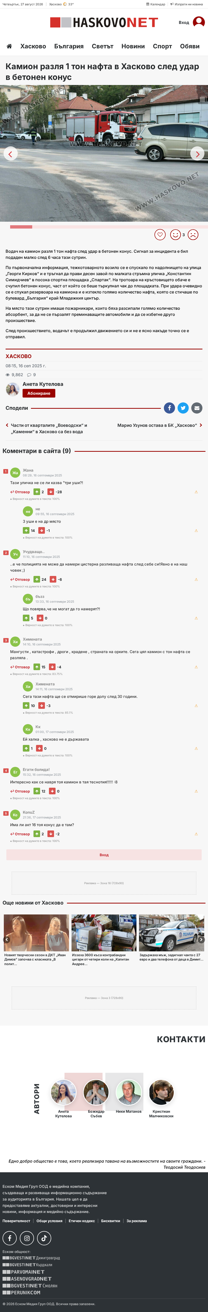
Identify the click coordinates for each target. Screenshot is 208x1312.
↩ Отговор (20, 492)
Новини (133, 46)
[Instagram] (27, 1238)
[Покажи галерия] (202, 99)
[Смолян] (30, 1286)
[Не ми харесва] (194, 234)
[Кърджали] (27, 1265)
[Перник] (21, 1292)
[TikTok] (44, 1238)
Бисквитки (110, 1221)
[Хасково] (104, 22)
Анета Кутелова (43, 384)
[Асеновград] (27, 1279)
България (69, 46)
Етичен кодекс (82, 1221)
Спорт (162, 46)
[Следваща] (197, 153)
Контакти (181, 1039)
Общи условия (49, 1221)
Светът (102, 46)
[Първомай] (23, 1272)
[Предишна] (11, 153)
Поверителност (16, 1221)
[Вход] (198, 22)
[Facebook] (10, 1238)
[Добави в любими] (160, 234)
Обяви (190, 46)
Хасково (33, 46)
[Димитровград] (31, 1258)
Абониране (38, 393)
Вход (184, 22)
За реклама (137, 1221)
